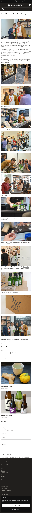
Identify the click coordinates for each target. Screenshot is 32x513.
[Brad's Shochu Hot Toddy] (16, 373)
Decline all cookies (16, 509)
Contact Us (3, 479)
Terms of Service (4, 486)
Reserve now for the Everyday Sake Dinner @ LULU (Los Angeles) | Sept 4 (16, 1)
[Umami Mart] (16, 5)
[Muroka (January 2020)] (16, 402)
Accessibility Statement (6, 490)
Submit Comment (7, 454)
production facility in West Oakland (18, 46)
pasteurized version (7, 53)
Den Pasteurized (4, 292)
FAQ (2, 478)
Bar (2, 474)
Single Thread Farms (8, 52)
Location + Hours (4, 472)
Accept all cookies (16, 505)
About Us (3, 470)
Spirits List (3, 476)
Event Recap (15, 352)
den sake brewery (5, 352)
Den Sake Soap (26, 266)
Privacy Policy (4, 488)
